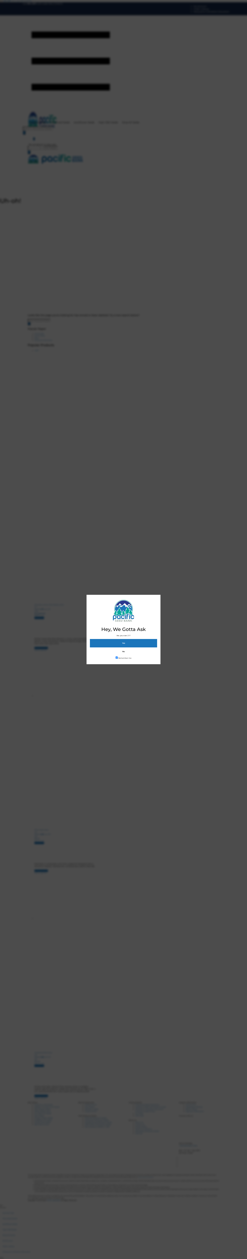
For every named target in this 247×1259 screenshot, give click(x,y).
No (123, 651)
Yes (123, 643)
